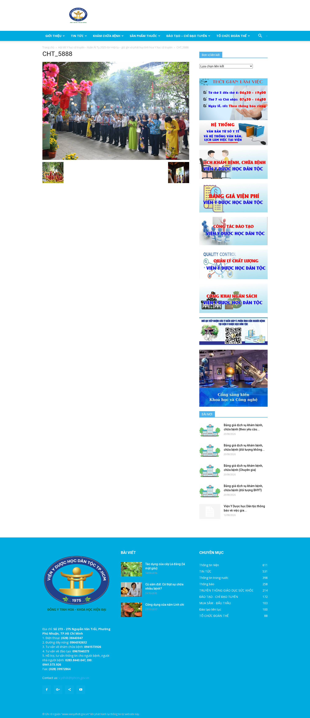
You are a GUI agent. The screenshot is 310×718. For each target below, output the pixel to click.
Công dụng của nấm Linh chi (164, 604)
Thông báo (206, 584)
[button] (261, 36)
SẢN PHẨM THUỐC (143, 36)
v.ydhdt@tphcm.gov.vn (74, 678)
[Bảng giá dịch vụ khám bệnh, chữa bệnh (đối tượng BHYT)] (209, 491)
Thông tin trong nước (213, 578)
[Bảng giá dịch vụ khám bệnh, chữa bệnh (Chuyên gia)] (209, 471)
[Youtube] (81, 689)
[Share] (69, 689)
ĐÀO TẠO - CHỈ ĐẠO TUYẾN (218, 597)
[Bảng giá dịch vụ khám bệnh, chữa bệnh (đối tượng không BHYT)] (209, 450)
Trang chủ (48, 47)
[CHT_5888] (115, 110)
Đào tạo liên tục (210, 609)
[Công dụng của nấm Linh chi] (131, 609)
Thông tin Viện (209, 565)
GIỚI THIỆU (53, 36)
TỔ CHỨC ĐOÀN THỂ (231, 36)
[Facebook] (46, 689)
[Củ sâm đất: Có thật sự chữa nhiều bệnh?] (131, 589)
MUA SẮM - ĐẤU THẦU (215, 603)
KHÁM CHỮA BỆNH (106, 36)
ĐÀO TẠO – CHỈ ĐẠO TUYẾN (186, 36)
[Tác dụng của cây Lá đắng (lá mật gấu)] (131, 569)
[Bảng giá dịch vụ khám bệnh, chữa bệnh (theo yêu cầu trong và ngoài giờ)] (209, 430)
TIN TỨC (77, 36)
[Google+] (58, 689)
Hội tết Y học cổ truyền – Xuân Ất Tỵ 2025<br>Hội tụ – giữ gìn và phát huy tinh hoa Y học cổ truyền (115, 47)
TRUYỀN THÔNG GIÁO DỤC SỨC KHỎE (226, 590)
